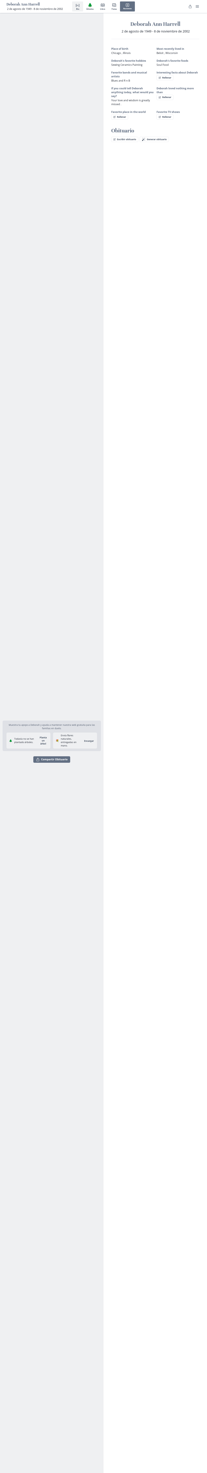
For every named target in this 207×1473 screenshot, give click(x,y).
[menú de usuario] (197, 6)
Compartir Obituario (54, 759)
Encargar (89, 740)
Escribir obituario (126, 139)
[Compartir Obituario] (190, 6)
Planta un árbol (43, 740)
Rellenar (166, 77)
